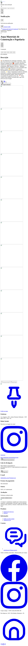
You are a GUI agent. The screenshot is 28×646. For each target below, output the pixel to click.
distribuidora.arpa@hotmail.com (8, 478)
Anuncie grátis (7, 26)
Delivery (6, 513)
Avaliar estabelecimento (6, 497)
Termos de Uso (7, 520)
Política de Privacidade (9, 518)
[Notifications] (2, 13)
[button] (14, 53)
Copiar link (5, 472)
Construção (15, 29)
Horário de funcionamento (8, 459)
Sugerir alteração (6, 84)
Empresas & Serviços (9, 511)
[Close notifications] (2, 20)
